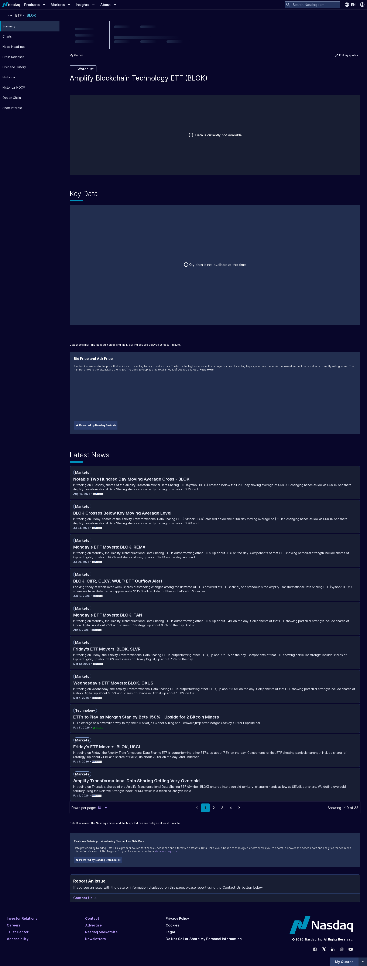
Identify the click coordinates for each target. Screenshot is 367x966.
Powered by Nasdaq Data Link (98, 859)
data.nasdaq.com (166, 851)
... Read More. (205, 369)
